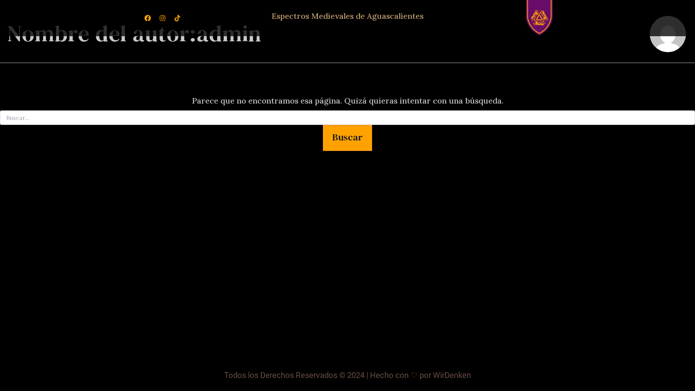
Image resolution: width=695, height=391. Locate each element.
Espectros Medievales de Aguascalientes (347, 16)
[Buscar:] (347, 118)
